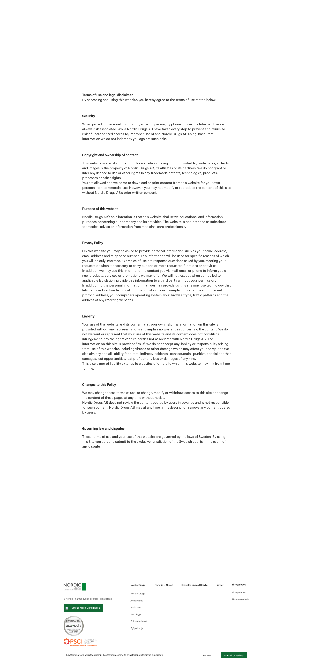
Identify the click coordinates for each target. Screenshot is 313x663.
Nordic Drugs (137, 585)
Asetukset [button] (207, 655)
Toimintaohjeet (138, 621)
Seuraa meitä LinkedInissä (86, 608)
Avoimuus (135, 608)
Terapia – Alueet (164, 585)
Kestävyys (135, 615)
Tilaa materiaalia (240, 600)
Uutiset (220, 585)
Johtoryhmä (136, 601)
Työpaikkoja (136, 628)
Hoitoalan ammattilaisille (194, 585)
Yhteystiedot (239, 592)
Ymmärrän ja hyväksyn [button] (234, 655)
